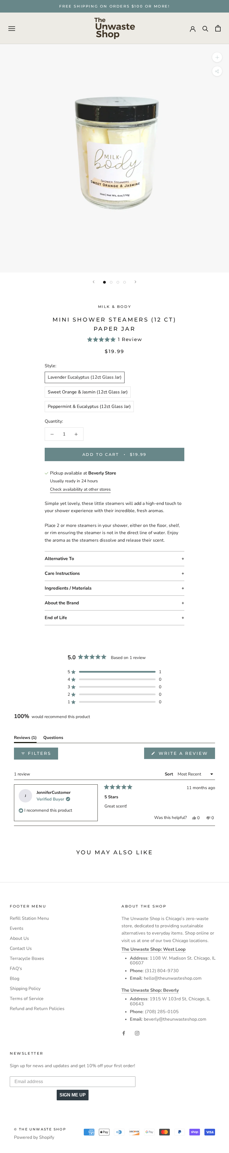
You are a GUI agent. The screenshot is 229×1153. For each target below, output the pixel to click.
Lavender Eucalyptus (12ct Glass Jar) (84, 377)
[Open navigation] (11, 28)
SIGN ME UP (72, 1095)
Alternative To (59, 559)
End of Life (56, 618)
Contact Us (21, 948)
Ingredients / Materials (68, 588)
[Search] (205, 28)
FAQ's (16, 968)
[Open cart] (218, 28)
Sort (169, 774)
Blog (14, 979)
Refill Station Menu (29, 918)
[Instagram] (137, 1033)
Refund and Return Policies (37, 1009)
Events (16, 928)
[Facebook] (123, 1033)
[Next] (135, 282)
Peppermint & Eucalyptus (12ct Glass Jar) (89, 406)
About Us (19, 938)
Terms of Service (27, 999)
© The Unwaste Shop (40, 1129)
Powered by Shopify (34, 1137)
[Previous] (93, 282)
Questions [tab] (53, 738)
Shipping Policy (25, 989)
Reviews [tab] (25, 738)
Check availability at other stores (80, 489)
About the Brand (62, 603)
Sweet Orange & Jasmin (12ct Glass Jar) (88, 392)
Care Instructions (62, 573)
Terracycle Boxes (27, 958)
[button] (114, 339)
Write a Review (186, 754)
